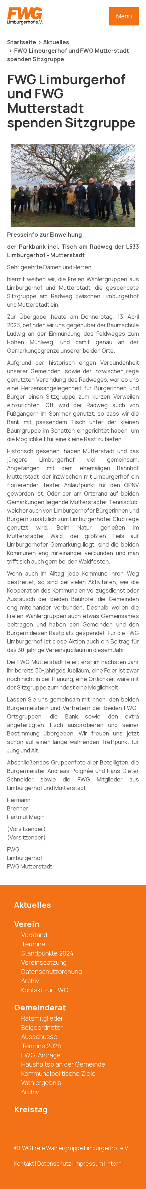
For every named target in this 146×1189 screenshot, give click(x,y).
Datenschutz (54, 1163)
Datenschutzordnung (51, 971)
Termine (33, 944)
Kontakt (24, 1163)
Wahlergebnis (41, 1082)
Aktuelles (56, 42)
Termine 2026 (41, 1045)
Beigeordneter (42, 1027)
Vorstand (34, 934)
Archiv (30, 980)
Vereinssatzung (44, 962)
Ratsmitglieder (42, 1018)
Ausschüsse (39, 1036)
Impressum (88, 1163)
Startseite (21, 42)
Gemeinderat (40, 1007)
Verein (26, 924)
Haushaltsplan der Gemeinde (63, 1064)
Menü (124, 16)
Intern (114, 1163)
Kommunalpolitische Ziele (58, 1073)
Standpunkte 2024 (47, 953)
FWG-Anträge (41, 1055)
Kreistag (30, 1109)
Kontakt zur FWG (44, 990)
